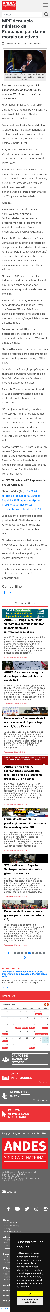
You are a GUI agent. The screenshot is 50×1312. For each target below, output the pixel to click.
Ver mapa (34, 1178)
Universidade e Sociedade (13, 1232)
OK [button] (30, 1293)
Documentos (9, 1254)
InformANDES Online (11, 1226)
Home (6, 1220)
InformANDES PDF (10, 1223)
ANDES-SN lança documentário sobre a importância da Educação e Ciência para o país (25, 973)
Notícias (7, 1290)
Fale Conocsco (10, 1301)
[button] (3, 987)
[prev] (45, 1004)
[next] (48, 1004)
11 (26, 953)
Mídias (6, 1268)
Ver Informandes (40, 1100)
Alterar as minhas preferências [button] (30, 1300)
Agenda (7, 1285)
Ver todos (43, 1082)
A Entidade (8, 1237)
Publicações (8, 1229)
